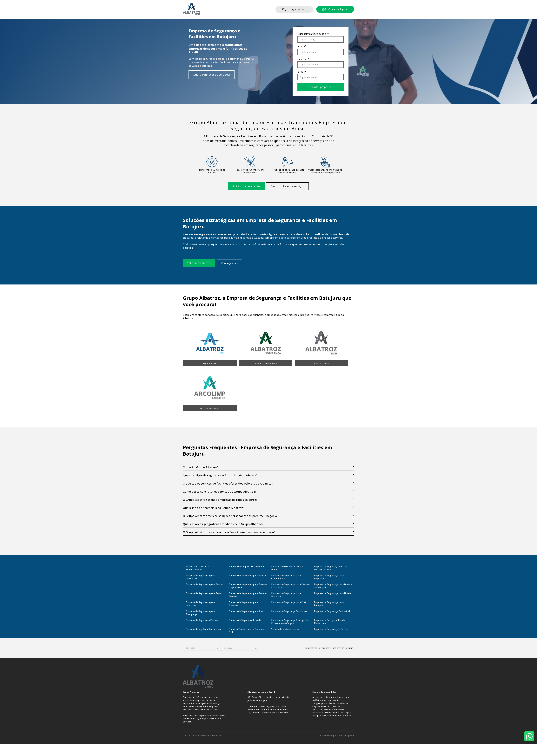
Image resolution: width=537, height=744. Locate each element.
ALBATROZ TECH (321, 363)
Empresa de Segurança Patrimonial (289, 611)
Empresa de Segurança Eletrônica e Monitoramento (332, 568)
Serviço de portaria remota (285, 629)
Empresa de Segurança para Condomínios (286, 577)
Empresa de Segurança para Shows (247, 611)
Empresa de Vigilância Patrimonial (203, 629)
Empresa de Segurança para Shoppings (200, 613)
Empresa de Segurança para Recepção (329, 604)
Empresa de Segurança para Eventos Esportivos (290, 586)
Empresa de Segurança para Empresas (329, 577)
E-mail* (301, 71)
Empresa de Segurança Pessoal (202, 620)
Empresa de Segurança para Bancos (247, 575)
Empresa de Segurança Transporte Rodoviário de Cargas (289, 622)
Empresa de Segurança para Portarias (243, 604)
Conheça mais (229, 263)
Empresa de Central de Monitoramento (197, 568)
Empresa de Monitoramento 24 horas (287, 568)
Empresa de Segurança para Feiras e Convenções (333, 586)
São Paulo (190, 647)
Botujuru (228, 647)
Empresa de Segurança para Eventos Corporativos (248, 586)
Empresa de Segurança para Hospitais (286, 595)
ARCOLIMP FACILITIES (209, 408)
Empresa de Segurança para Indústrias (200, 604)
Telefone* (303, 59)
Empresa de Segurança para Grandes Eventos (248, 595)
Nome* (301, 46)
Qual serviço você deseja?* (313, 34)
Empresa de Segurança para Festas (204, 593)
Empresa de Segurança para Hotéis (332, 593)
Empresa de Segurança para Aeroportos (200, 577)
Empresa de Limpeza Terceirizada (246, 566)
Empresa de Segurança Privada (245, 620)
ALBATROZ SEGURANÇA (266, 363)
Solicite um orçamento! (246, 186)
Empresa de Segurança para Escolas (204, 584)
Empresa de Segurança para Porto (289, 602)
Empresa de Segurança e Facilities (331, 629)
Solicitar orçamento (199, 263)
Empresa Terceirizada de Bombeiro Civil (247, 631)
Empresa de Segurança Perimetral (332, 611)
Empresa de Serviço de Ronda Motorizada (329, 622)
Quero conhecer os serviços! (211, 74)
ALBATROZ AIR (209, 363)
